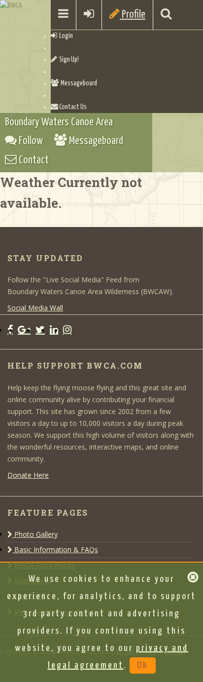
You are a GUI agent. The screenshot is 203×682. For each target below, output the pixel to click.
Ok (142, 665)
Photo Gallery (35, 534)
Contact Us (72, 107)
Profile (132, 14)
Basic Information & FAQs (55, 549)
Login (65, 36)
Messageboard (78, 83)
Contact (33, 160)
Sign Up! (68, 59)
